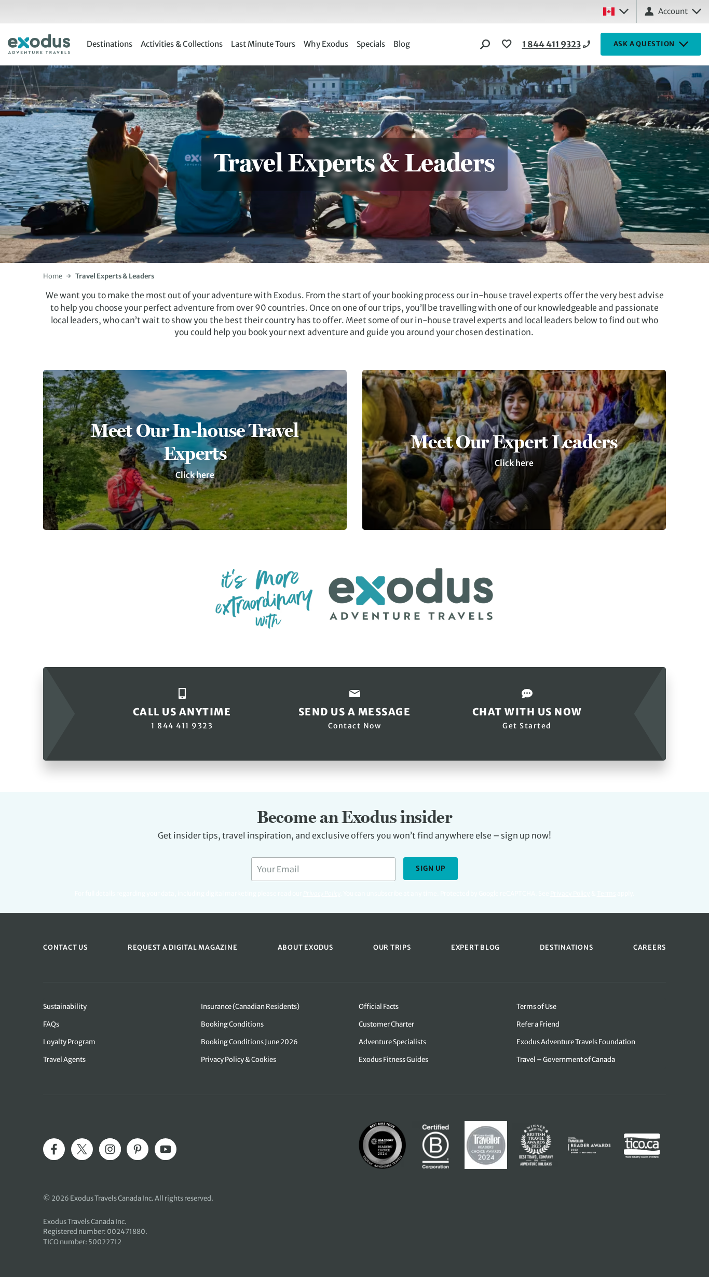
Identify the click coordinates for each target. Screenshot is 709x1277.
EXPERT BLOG (475, 947)
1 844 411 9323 (551, 44)
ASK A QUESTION (644, 43)
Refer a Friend (538, 1024)
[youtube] (165, 1149)
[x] (82, 1149)
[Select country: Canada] (615, 11)
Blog (401, 44)
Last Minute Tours (263, 44)
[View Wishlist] (508, 44)
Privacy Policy (570, 893)
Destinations (109, 44)
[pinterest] (137, 1149)
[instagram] (110, 1149)
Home (52, 276)
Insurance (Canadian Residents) (250, 1006)
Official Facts (379, 1006)
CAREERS (649, 947)
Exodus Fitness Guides (393, 1059)
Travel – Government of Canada (565, 1059)
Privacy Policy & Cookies (238, 1059)
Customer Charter (386, 1024)
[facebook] (54, 1149)
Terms (606, 893)
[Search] (485, 44)
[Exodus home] (39, 44)
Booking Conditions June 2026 (249, 1041)
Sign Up (430, 868)
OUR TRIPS (392, 947)
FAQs (51, 1024)
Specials (371, 44)
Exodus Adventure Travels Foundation (575, 1041)
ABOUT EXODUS (305, 947)
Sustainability (65, 1006)
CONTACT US (65, 947)
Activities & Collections (182, 44)
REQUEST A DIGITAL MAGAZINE (183, 947)
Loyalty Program (69, 1041)
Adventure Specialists (392, 1041)
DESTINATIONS (566, 947)
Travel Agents (64, 1059)
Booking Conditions (232, 1024)
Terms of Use (536, 1006)
